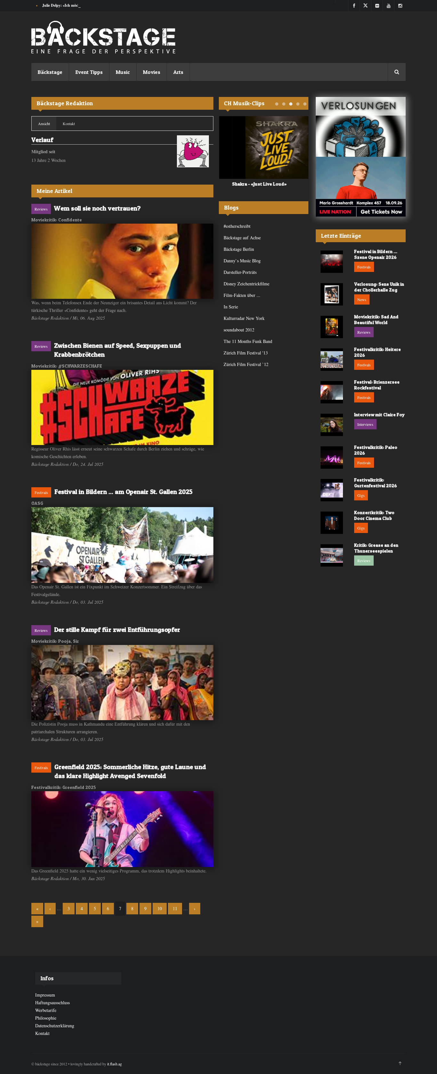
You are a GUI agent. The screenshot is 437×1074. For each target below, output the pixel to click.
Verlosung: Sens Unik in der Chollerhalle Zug (379, 286)
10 (159, 908)
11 (175, 908)
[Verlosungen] (361, 127)
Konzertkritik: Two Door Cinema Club (374, 515)
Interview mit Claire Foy (379, 414)
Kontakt (69, 123)
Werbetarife (45, 1010)
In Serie (231, 307)
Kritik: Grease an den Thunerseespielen (376, 547)
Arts (178, 72)
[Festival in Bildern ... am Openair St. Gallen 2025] (122, 545)
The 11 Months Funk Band (248, 341)
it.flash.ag (114, 1063)
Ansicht (47, 123)
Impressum (45, 995)
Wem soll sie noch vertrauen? (97, 208)
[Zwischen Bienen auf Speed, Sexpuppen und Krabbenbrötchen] (122, 407)
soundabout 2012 (239, 330)
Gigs (361, 495)
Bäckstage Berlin (239, 249)
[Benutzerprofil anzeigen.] (193, 151)
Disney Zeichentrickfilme (246, 284)
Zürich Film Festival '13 (246, 353)
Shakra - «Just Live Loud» (246, 184)
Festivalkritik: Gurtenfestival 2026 (375, 482)
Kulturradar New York (244, 318)
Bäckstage (50, 72)
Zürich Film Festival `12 (246, 364)
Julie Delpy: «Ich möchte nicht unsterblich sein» (81, 5)
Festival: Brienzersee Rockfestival (377, 384)
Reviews (41, 208)
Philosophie (45, 1018)
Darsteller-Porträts (240, 272)
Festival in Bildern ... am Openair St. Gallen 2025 (123, 492)
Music (123, 72)
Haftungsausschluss (52, 1002)
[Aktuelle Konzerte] (361, 187)
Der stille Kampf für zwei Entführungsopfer (117, 629)
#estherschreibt (237, 226)
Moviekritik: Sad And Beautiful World (376, 319)
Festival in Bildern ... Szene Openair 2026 (375, 254)
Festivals (41, 492)
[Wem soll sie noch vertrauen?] (122, 261)
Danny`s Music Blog (242, 261)
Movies (151, 72)
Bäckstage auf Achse (242, 238)
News (361, 299)
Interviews (365, 424)
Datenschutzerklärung (54, 1025)
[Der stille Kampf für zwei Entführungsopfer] (122, 682)
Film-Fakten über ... (242, 295)
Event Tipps (89, 72)
